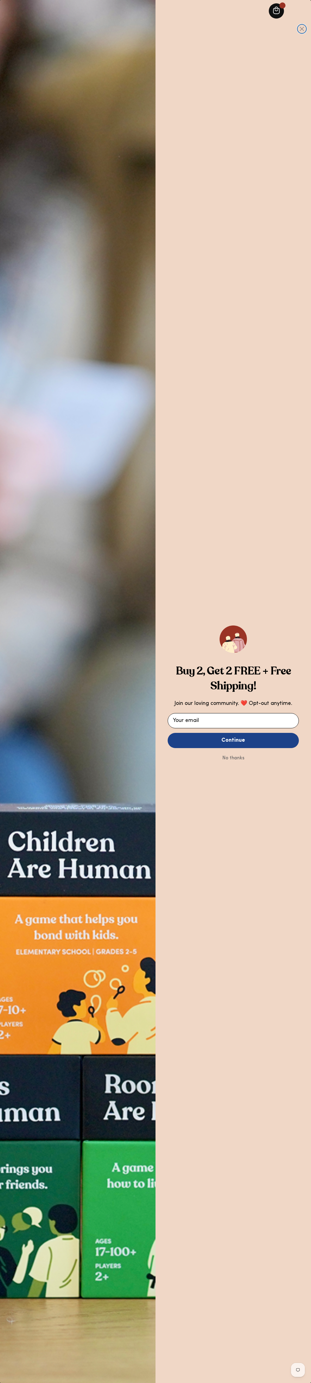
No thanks (233, 758)
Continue (233, 740)
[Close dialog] (301, 28)
